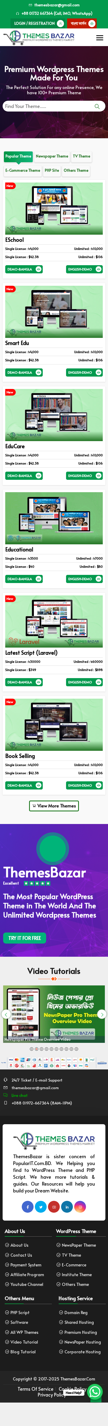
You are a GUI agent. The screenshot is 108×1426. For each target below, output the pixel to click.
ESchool (14, 240)
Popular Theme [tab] (18, 156)
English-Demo (80, 269)
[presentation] (6, 1014)
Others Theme (75, 1284)
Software (19, 1322)
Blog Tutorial (23, 1351)
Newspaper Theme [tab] (52, 156)
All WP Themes (24, 1332)
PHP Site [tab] (52, 170)
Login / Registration (34, 23)
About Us (19, 1244)
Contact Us (21, 1254)
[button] (31, 1049)
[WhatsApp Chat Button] (95, 1392)
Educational (19, 549)
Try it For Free (24, 938)
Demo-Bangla (20, 269)
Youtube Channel (26, 1284)
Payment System (25, 1264)
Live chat (19, 1095)
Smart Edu (17, 343)
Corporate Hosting (82, 1351)
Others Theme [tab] (76, 170)
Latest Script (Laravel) (31, 652)
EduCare (15, 446)
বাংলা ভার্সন (78, 23)
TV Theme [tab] (81, 156)
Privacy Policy (52, 1395)
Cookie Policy (73, 1389)
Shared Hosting (79, 1322)
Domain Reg (76, 1312)
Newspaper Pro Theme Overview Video (37, 1039)
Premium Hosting (80, 1332)
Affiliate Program (27, 1274)
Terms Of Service (35, 1389)
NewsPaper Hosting (82, 1341)
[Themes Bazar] (38, 36)
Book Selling (20, 756)
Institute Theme (77, 1274)
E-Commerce (74, 1264)
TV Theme (71, 1254)
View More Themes (56, 805)
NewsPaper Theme (79, 1244)
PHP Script (20, 1312)
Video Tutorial (24, 1341)
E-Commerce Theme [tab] (23, 170)
